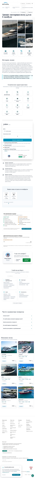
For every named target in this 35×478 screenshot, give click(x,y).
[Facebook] (26, 474)
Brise (3, 376)
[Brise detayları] (9, 370)
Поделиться (30, 12)
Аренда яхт (12, 421)
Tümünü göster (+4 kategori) (17, 303)
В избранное (23, 12)
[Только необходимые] (19, 467)
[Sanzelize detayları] (9, 392)
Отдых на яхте (4, 430)
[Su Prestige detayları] (9, 347)
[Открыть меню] (32, 3)
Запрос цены (24, 157)
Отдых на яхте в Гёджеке (4, 432)
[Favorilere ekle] (16, 342)
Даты (4, 128)
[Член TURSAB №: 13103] (31, 468)
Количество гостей (7, 133)
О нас (19, 421)
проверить (28, 471)
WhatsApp (20, 156)
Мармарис (4, 426)
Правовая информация (28, 425)
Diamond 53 (21, 399)
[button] (9, 33)
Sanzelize (3, 399)
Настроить (4, 474)
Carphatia (20, 354)
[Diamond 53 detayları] (26, 392)
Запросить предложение (17, 140)
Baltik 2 (20, 376)
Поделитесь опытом (29, 431)
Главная (3, 7)
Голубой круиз (4, 428)
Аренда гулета (12, 423)
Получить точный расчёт (26, 228)
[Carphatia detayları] (26, 347)
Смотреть (4, 383)
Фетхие (3, 423)
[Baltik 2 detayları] (26, 370)
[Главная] (5, 3)
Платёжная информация (28, 429)
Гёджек (3, 421)
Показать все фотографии (26, 45)
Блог (19, 423)
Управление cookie (30, 474)
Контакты (19, 426)
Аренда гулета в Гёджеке (12, 426)
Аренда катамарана (13, 430)
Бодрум (3, 425)
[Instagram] (25, 474)
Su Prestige (4, 354)
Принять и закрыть (16, 474)
